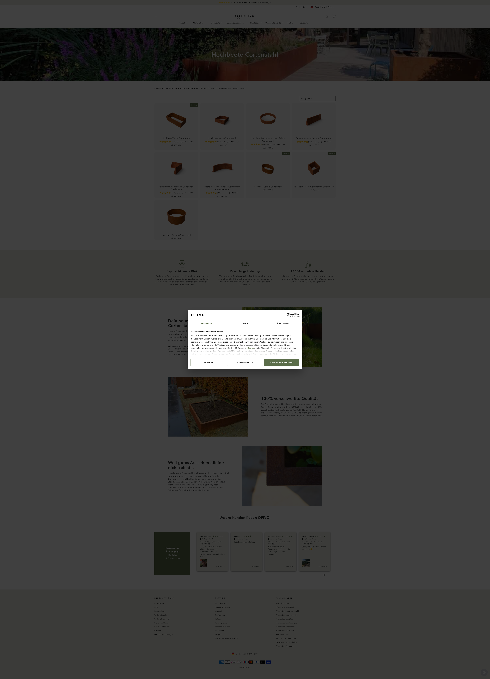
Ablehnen (208, 362)
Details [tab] (245, 323)
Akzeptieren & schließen (281, 362)
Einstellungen (243, 362)
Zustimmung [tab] (206, 323)
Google (250, 348)
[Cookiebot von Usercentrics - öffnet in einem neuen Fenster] (288, 315)
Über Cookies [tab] (283, 323)
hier (201, 354)
